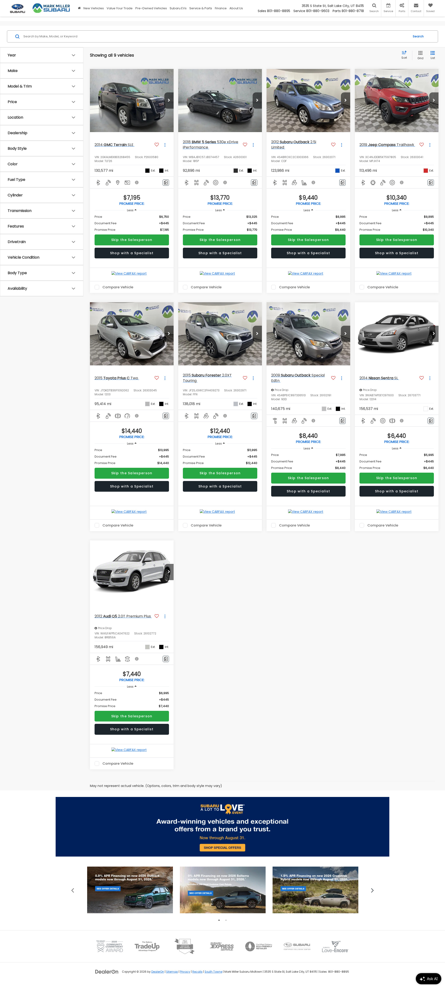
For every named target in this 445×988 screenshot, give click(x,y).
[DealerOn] (107, 971)
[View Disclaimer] (137, 182)
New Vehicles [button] (93, 8)
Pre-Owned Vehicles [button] (151, 8)
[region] (132, 223)
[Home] (79, 8)
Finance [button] (221, 8)
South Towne (213, 972)
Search (418, 36)
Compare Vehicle (117, 287)
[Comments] (166, 182)
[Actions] (165, 145)
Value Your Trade (120, 8)
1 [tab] (219, 920)
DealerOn (157, 972)
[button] (169, 100)
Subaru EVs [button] (178, 8)
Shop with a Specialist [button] (132, 253)
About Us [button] (236, 8)
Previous (73, 890)
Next (373, 890)
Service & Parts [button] (200, 8)
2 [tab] (226, 920)
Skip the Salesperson (132, 239)
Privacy (185, 972)
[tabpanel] (130, 890)
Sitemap (172, 972)
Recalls (197, 972)
